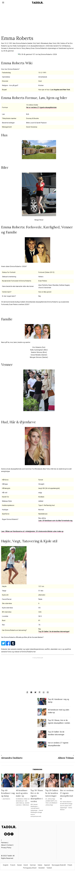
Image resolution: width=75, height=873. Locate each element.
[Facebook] (27, 692)
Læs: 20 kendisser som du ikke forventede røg (55, 521)
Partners (4, 843)
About (3, 845)
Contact (10, 845)
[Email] (47, 692)
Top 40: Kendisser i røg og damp (8, 793)
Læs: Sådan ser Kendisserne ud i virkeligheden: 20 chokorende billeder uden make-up (32, 531)
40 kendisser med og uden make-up (22, 793)
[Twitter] (35, 692)
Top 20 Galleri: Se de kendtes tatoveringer (51, 793)
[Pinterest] (39, 692)
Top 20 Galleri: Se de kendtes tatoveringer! (53, 631)
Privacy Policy (6, 848)
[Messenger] (31, 692)
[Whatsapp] (43, 692)
